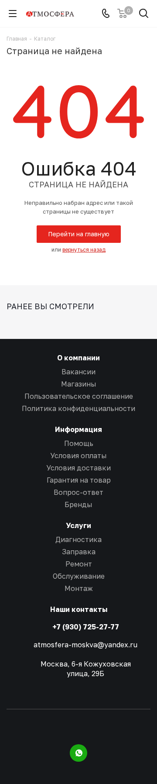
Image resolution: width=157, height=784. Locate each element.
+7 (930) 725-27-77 (85, 626)
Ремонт (78, 564)
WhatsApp (78, 753)
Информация (78, 429)
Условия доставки (78, 467)
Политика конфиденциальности (78, 408)
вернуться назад (84, 249)
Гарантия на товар (79, 480)
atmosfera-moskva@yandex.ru (85, 644)
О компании (78, 357)
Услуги (78, 525)
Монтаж (79, 588)
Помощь (78, 443)
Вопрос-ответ (78, 492)
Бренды (78, 504)
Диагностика (78, 539)
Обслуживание (79, 576)
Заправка (79, 551)
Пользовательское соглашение (78, 396)
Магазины (78, 384)
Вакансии (78, 371)
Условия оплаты (78, 455)
